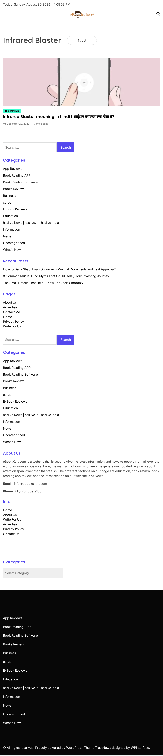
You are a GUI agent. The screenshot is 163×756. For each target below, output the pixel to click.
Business (9, 196)
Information (12, 111)
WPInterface (140, 748)
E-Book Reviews (15, 209)
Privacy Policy (13, 321)
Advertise (10, 307)
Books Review (13, 189)
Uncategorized (14, 243)
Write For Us (12, 326)
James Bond (41, 123)
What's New (12, 250)
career (8, 202)
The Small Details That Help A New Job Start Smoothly (43, 283)
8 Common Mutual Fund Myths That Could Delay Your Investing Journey (56, 276)
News (7, 236)
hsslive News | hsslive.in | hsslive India (31, 223)
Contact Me (11, 312)
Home (7, 317)
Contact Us (11, 534)
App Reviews (12, 169)
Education (10, 216)
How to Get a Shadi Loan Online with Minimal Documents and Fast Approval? (59, 269)
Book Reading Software (20, 182)
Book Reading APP (17, 175)
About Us (10, 302)
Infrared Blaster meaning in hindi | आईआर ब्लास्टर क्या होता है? (58, 116)
